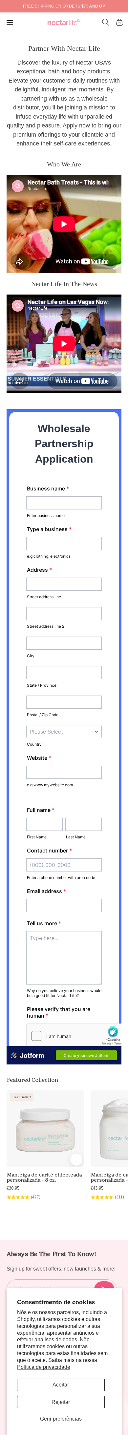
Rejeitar (61, 1402)
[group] (64, 6)
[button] (105, 22)
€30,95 (13, 1188)
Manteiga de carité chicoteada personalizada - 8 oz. (44, 1177)
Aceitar (61, 1384)
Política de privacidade (43, 1367)
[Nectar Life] (64, 22)
